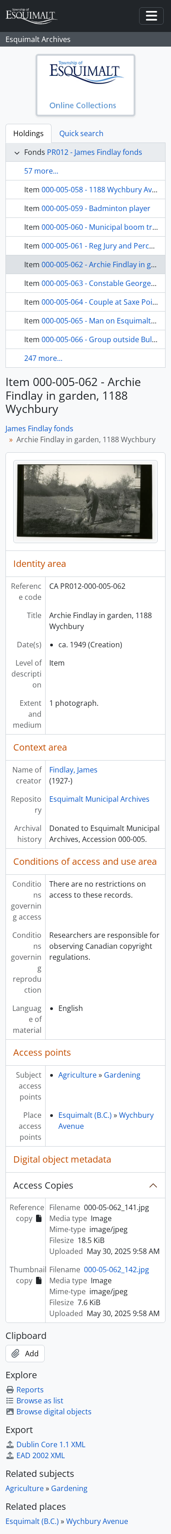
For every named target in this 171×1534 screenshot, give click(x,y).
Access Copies (43, 1185)
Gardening (122, 1075)
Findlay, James (73, 770)
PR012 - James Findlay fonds (94, 152)
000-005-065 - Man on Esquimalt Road (106, 321)
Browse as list (39, 1401)
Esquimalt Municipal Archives (99, 799)
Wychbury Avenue (97, 1521)
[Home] (35, 16)
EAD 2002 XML (40, 1455)
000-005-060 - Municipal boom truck (102, 227)
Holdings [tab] (28, 133)
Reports (30, 1390)
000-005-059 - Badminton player (95, 208)
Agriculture (77, 1075)
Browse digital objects (54, 1412)
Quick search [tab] (81, 133)
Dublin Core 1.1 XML (50, 1444)
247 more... (43, 358)
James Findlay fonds (39, 428)
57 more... (41, 171)
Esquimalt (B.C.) (85, 1115)
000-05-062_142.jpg (116, 1269)
